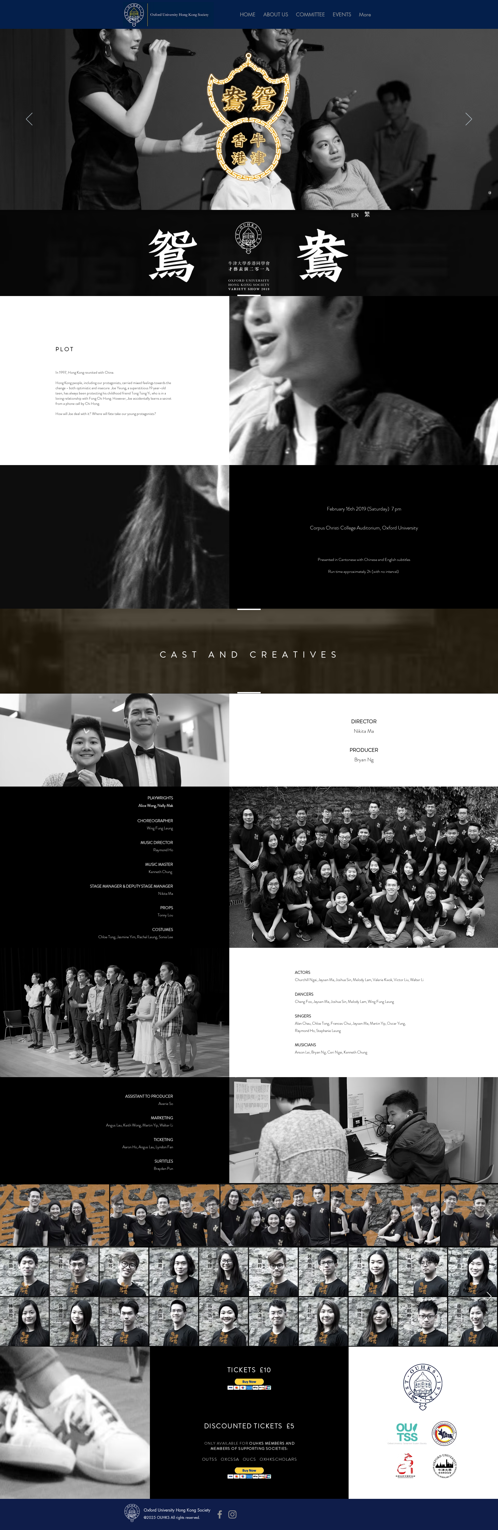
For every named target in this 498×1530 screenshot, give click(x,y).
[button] (249, 1384)
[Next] (469, 119)
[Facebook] (219, 1514)
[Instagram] (232, 1514)
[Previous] (29, 119)
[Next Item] (489, 1215)
